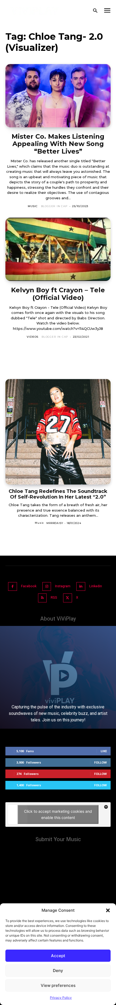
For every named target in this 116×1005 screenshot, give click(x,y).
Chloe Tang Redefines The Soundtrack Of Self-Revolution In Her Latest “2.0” (58, 494)
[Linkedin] (80, 586)
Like (104, 751)
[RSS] (42, 597)
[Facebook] (12, 586)
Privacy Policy (61, 998)
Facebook (28, 586)
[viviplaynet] (34, 11)
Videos (32, 337)
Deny (58, 970)
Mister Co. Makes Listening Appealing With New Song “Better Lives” (58, 143)
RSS (54, 597)
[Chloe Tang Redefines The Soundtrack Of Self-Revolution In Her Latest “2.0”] (58, 432)
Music (33, 206)
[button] (108, 910)
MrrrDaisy (54, 523)
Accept (58, 955)
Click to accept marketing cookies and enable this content (58, 814)
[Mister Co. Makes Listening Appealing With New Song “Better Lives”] (58, 95)
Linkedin (95, 586)
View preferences (58, 985)
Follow (100, 762)
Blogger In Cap (54, 206)
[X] (67, 597)
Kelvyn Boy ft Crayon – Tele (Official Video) (58, 293)
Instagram (62, 586)
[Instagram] (46, 586)
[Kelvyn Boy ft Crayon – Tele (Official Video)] (58, 249)
